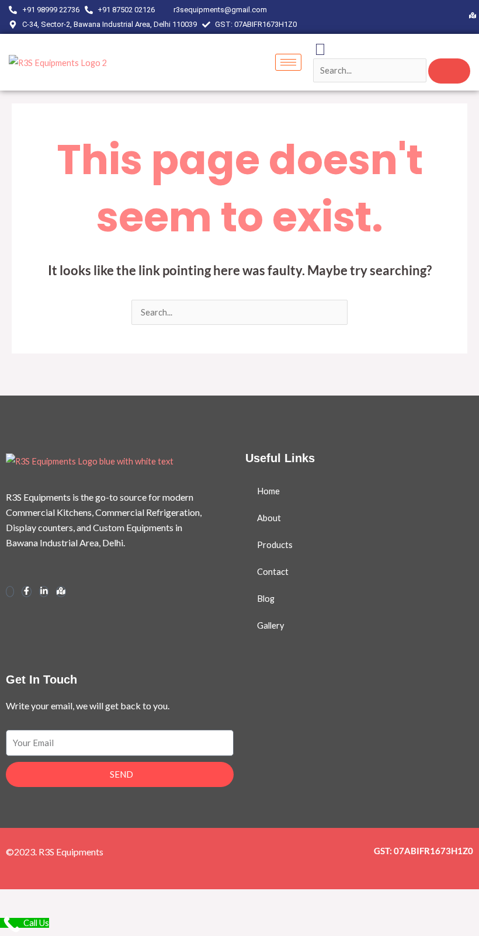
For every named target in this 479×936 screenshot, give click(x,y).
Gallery (270, 625)
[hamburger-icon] (288, 62)
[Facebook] (450, 17)
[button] (320, 49)
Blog (266, 599)
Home (268, 491)
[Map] (472, 17)
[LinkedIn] (464, 17)
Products (275, 545)
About (269, 518)
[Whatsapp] (10, 591)
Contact (273, 572)
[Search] (449, 71)
